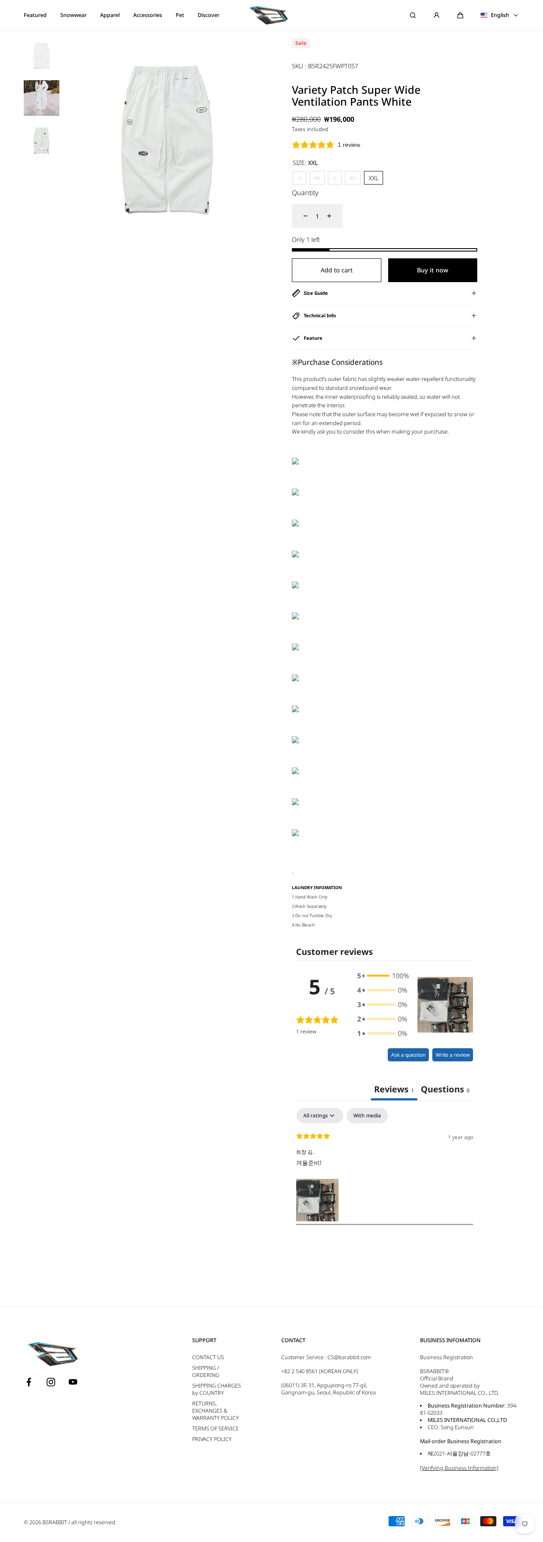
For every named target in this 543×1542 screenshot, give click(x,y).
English (500, 15)
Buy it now (432, 270)
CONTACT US (208, 1357)
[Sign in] (436, 15)
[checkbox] (367, 1115)
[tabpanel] (384, 1166)
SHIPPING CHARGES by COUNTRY (216, 1389)
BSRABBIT (54, 1522)
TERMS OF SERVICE (215, 1428)
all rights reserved (93, 1522)
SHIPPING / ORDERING (205, 1371)
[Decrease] (300, 216)
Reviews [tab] (394, 1089)
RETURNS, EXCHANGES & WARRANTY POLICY (215, 1411)
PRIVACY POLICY (212, 1439)
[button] (460, 15)
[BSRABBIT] (271, 15)
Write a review (453, 1054)
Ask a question (408, 1054)
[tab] (445, 1090)
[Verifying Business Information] (459, 1468)
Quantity (305, 192)
